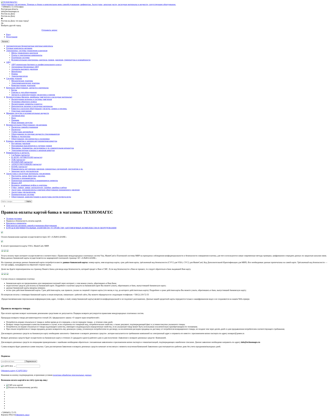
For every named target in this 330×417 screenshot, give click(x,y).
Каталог (5, 41)
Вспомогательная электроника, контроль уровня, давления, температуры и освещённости (50, 60)
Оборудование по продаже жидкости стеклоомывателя (35, 134)
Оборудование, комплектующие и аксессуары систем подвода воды (41, 197)
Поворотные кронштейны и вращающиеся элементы (34, 180)
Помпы (14, 74)
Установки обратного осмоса (24, 102)
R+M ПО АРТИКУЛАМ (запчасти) (26, 157)
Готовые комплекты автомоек (19, 48)
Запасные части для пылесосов (25, 171)
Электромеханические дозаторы (25, 83)
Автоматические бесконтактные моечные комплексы (29, 46)
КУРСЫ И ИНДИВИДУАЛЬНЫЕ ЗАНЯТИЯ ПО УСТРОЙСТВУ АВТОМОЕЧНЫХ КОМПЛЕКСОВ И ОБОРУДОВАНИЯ (61, 228)
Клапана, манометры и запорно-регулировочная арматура (31, 141)
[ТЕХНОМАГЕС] (9, 2)
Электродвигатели (19, 76)
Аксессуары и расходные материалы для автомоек (28, 173)
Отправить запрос (49, 30)
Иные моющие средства (21, 122)
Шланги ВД (16, 183)
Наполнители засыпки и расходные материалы (32, 106)
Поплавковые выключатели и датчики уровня (31, 146)
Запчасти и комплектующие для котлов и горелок (33, 95)
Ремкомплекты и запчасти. (18, 153)
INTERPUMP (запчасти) (22, 162)
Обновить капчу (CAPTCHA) (14, 371)
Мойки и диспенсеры (20, 136)
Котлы (14, 90)
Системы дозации (14, 78)
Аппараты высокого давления (24, 69)
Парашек (15, 120)
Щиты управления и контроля (24, 53)
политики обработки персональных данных (72, 375)
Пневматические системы (22, 194)
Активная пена (18, 115)
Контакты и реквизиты (16, 223)
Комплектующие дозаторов (23, 85)
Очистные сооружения (21, 111)
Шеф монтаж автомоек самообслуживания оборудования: (31, 225)
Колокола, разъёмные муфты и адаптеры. (29, 185)
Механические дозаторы (22, 81)
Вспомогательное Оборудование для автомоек (26, 125)
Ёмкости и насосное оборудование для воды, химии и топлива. (39, 109)
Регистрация (11, 37)
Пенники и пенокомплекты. (23, 178)
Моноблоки (16, 71)
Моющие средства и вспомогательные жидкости (27, 113)
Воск (13, 118)
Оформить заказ (22, 415)
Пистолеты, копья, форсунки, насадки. (28, 176)
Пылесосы (15, 129)
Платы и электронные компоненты (26, 55)
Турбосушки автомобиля (22, 132)
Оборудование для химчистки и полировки (30, 139)
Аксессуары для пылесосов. (23, 192)
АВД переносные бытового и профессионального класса (36, 64)
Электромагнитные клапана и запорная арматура (33, 150)
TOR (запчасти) (18, 160)
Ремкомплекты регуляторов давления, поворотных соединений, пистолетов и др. (47, 169)
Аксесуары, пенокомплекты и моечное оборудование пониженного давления (45, 190)
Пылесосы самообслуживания (24, 127)
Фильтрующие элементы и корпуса (26, 104)
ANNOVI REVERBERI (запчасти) (26, 164)
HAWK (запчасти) (19, 167)
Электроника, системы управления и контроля (26, 50)
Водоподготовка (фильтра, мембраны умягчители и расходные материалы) (39, 97)
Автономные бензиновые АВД (25, 67)
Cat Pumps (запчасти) (20, 155)
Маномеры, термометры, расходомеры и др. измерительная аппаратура (42, 148)
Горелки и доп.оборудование (24, 92)
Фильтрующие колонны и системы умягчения (31, 99)
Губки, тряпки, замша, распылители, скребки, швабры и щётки (39, 187)
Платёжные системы (20, 57)
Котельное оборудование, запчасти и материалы (27, 88)
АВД (8, 62)
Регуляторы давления (20, 143)
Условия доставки (14, 218)
